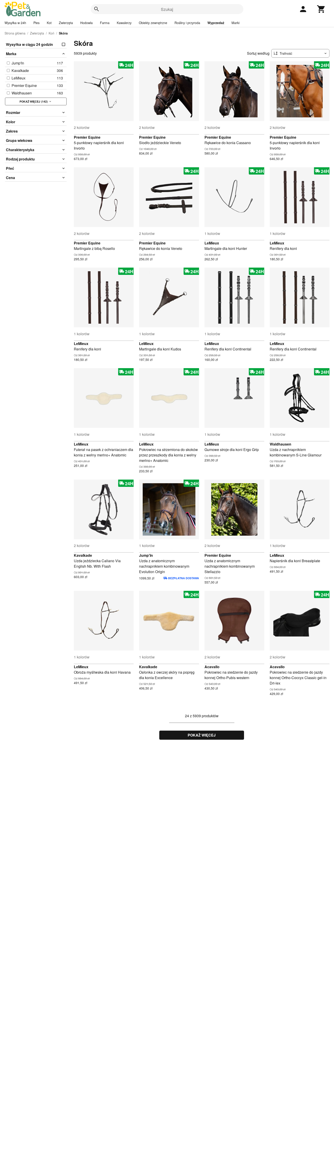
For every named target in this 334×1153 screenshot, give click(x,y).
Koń (51, 33)
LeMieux (211, 243)
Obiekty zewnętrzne (153, 22)
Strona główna (15, 33)
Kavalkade (83, 555)
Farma (105, 22)
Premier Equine (87, 137)
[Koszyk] (321, 9)
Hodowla (86, 22)
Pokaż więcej (202, 735)
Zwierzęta (66, 22)
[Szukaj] (96, 9)
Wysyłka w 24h (15, 22)
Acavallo (211, 666)
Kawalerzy (124, 22)
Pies (36, 22)
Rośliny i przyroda (187, 22)
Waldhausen (280, 444)
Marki (235, 22)
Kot (49, 22)
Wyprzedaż (215, 22)
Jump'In (146, 555)
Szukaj (167, 9)
